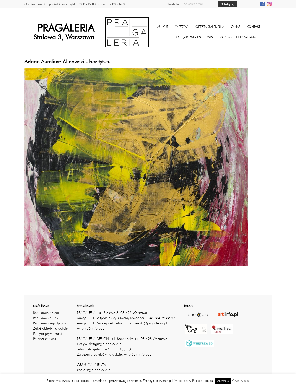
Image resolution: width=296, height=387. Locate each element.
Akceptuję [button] (223, 381)
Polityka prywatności (47, 334)
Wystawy (182, 27)
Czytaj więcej (240, 381)
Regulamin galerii (46, 313)
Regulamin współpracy (49, 323)
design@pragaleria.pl (105, 344)
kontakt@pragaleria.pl (94, 370)
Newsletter (172, 4)
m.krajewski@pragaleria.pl (146, 323)
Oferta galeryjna (209, 27)
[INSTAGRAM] (269, 3)
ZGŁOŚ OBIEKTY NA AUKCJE (240, 37)
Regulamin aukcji (45, 318)
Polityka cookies (44, 339)
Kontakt (253, 27)
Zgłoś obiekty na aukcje (50, 328)
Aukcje (163, 27)
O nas (235, 27)
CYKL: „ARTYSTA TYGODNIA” (193, 37)
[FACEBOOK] (262, 3)
